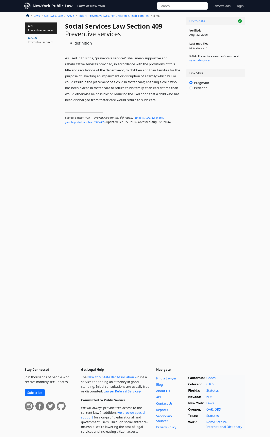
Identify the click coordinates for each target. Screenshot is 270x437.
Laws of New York (91, 6)
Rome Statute (216, 422)
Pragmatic (202, 83)
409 (41, 28)
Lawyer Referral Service (121, 391)
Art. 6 (70, 16)
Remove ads (221, 6)
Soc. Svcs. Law (53, 16)
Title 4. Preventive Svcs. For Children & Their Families (113, 16)
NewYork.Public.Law (53, 5)
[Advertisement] (215, 159)
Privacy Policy (166, 427)
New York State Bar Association (110, 377)
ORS (217, 409)
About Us (163, 391)
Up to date (197, 21)
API (158, 397)
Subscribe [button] (34, 392)
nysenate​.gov (198, 60)
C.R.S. (210, 384)
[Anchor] (158, 99)
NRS (209, 397)
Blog (159, 384)
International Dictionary (224, 427)
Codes (211, 378)
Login (239, 6)
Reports (162, 410)
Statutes (212, 390)
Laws (36, 16)
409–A (41, 40)
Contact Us (164, 403)
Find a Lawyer (166, 378)
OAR (209, 409)
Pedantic (200, 88)
